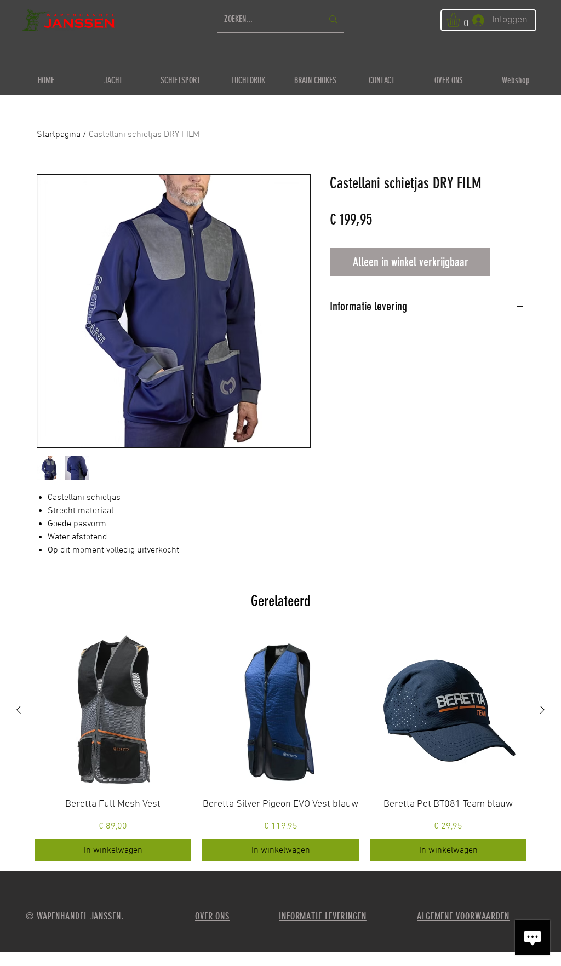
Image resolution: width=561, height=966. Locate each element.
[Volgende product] (542, 709)
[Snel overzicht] (113, 710)
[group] (280, 746)
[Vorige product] (18, 709)
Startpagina (59, 134)
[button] (461, 20)
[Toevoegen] (509, 262)
